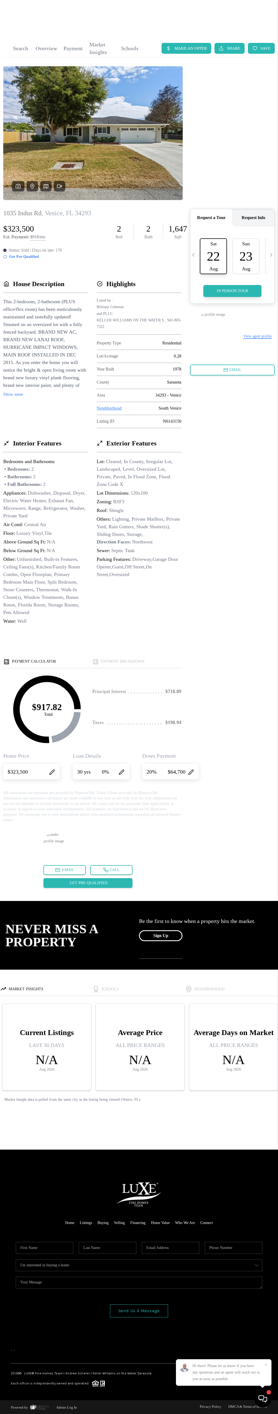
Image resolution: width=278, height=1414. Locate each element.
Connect (206, 1223)
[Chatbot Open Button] (262, 1398)
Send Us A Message (139, 1310)
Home (69, 1223)
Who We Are (185, 1223)
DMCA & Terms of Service (247, 1406)
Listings (86, 1223)
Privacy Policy (210, 1406)
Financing (138, 1223)
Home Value (160, 1223)
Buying (103, 1223)
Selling (119, 1223)
